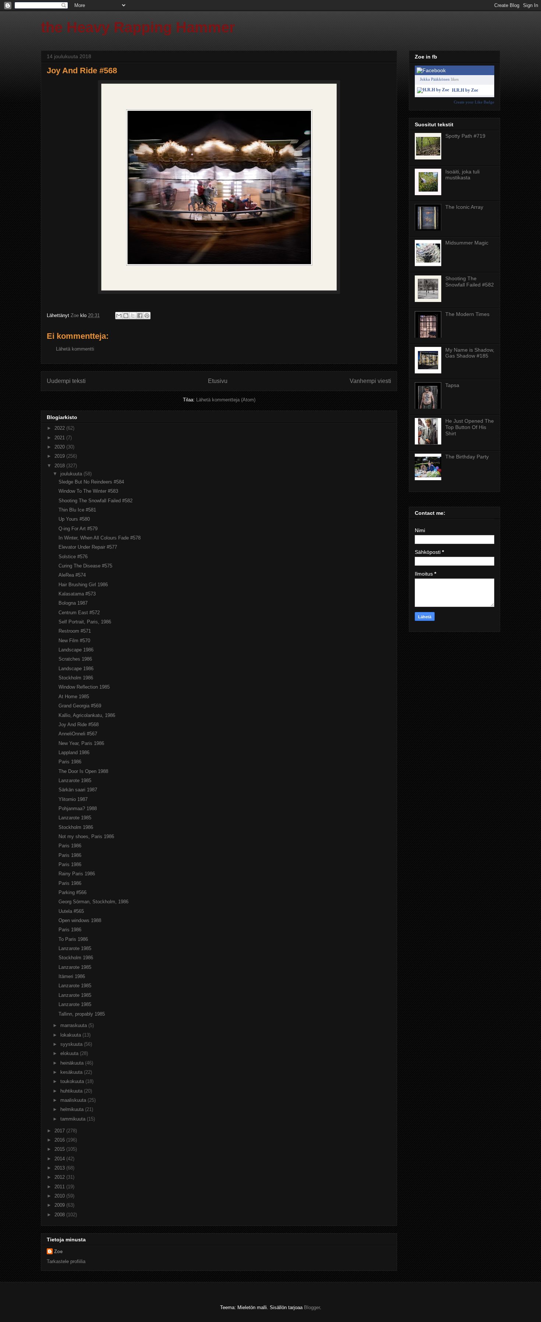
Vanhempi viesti (370, 381)
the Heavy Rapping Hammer (138, 27)
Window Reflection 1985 (84, 687)
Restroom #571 (75, 631)
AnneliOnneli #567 (78, 733)
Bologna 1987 (73, 603)
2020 (60, 447)
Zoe (58, 1251)
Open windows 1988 (80, 920)
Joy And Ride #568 (79, 724)
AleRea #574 (72, 575)
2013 (60, 1168)
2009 (60, 1205)
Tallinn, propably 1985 (82, 1014)
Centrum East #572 (79, 612)
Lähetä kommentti (75, 349)
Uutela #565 (71, 911)
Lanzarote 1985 (75, 780)
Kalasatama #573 (77, 594)
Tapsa (452, 385)
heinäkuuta (72, 1063)
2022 (60, 428)
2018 (60, 465)
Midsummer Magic (466, 243)
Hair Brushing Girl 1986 (83, 584)
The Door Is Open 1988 (83, 771)
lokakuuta (71, 1035)
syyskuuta (72, 1044)
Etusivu (217, 381)
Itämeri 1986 (72, 976)
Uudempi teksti (66, 381)
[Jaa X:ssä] (133, 315)
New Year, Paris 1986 (81, 743)
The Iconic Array (464, 207)
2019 (60, 456)
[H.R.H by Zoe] (433, 89)
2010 (60, 1196)
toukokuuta (72, 1081)
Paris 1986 (70, 761)
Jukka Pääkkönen (435, 79)
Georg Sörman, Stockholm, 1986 (93, 901)
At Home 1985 (74, 696)
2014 (60, 1158)
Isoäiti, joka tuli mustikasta (462, 175)
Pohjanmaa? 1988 (78, 808)
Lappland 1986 (74, 752)
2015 (60, 1149)
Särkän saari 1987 (78, 789)
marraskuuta (74, 1025)
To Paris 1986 (73, 939)
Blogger (312, 1307)
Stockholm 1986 (76, 678)
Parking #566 (72, 892)
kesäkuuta (72, 1072)
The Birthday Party (467, 457)
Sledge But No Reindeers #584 (91, 482)
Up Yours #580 (74, 519)
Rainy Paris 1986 (77, 873)
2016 (60, 1140)
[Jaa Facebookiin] (140, 315)
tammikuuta (73, 1119)
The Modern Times (467, 314)
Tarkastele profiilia (66, 1261)
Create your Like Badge (474, 102)
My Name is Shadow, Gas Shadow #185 (469, 353)
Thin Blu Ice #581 (77, 510)
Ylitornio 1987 (73, 799)
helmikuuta (72, 1109)
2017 (60, 1130)
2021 (60, 437)
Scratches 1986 (75, 659)
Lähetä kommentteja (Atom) (225, 399)
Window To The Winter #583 (88, 491)
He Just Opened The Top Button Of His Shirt (469, 427)
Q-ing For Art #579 (78, 528)
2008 (60, 1214)
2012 (60, 1177)
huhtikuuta (72, 1091)
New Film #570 (74, 640)
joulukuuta (72, 474)
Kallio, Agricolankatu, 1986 (87, 715)
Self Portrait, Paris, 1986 (85, 622)
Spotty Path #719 (465, 136)
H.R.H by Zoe (465, 90)
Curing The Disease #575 (85, 566)
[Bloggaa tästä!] (126, 315)
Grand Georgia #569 (80, 706)
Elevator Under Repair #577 (88, 547)
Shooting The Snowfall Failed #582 (95, 500)
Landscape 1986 (76, 650)
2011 (60, 1186)
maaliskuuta (74, 1100)
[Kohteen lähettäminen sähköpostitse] (119, 315)
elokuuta (70, 1053)
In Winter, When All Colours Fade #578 (100, 538)
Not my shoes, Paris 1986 (86, 836)
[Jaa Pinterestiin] (147, 315)
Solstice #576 (73, 556)
